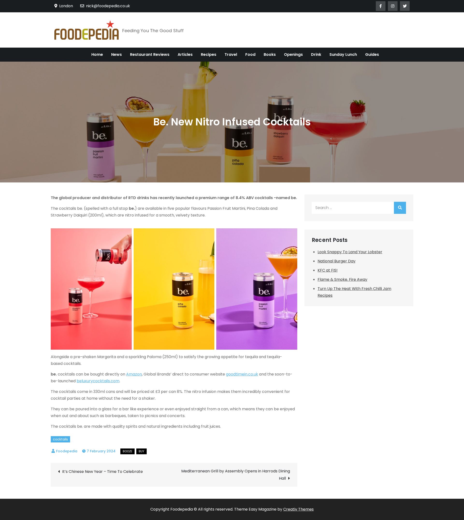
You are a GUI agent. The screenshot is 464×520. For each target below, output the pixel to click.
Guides (372, 54)
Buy (141, 451)
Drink (316, 54)
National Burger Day (336, 261)
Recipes (208, 54)
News (116, 54)
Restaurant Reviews (149, 54)
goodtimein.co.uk (242, 374)
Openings (293, 54)
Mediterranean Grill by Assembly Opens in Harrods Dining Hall (235, 474)
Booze (127, 451)
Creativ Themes (298, 509)
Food (250, 54)
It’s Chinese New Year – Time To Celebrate (103, 471)
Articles (185, 54)
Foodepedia (66, 451)
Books (270, 54)
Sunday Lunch (343, 54)
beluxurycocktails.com (98, 381)
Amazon (134, 374)
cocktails (60, 439)
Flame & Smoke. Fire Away (342, 279)
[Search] (400, 208)
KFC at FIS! (328, 270)
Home (97, 54)
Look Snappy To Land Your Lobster (350, 252)
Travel (231, 54)
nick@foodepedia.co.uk (108, 6)
